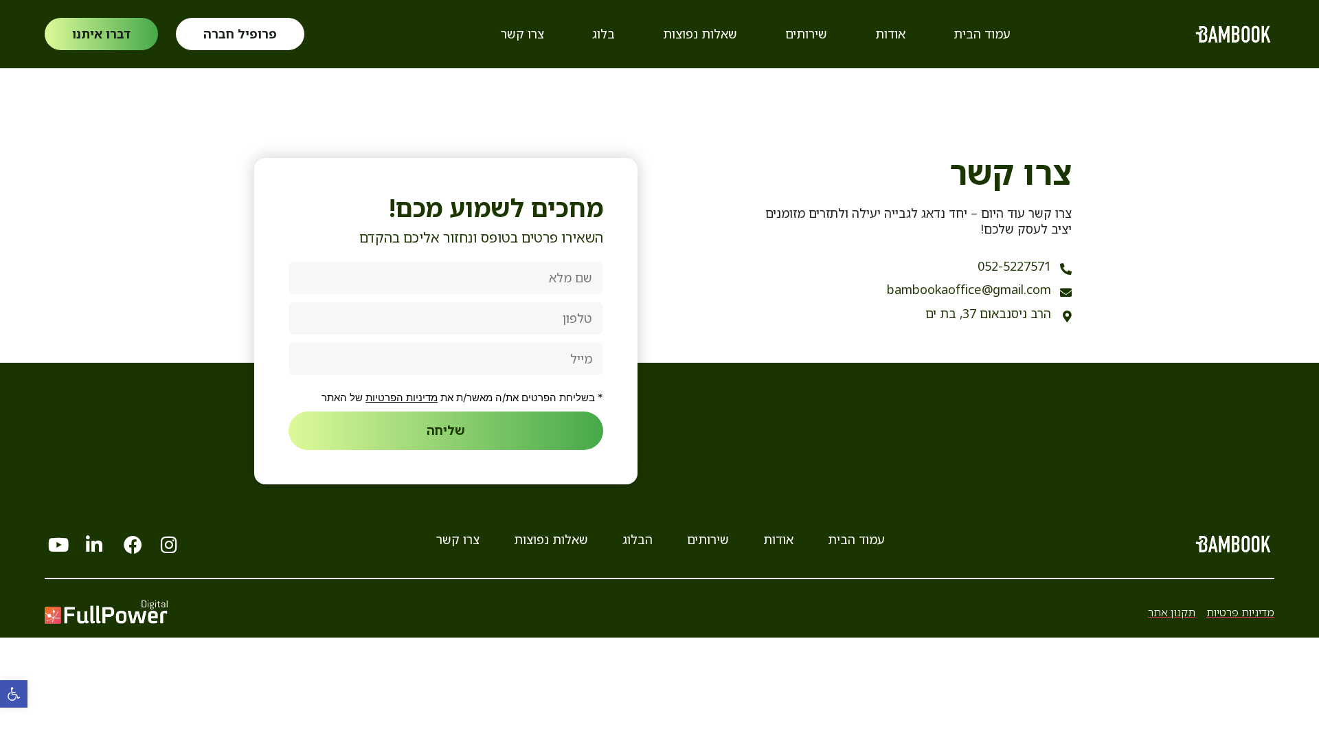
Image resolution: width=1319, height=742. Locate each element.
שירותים (806, 33)
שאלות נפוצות (700, 33)
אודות (890, 33)
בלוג (603, 33)
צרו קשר (522, 33)
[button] (13, 694)
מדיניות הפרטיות (401, 397)
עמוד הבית (982, 33)
